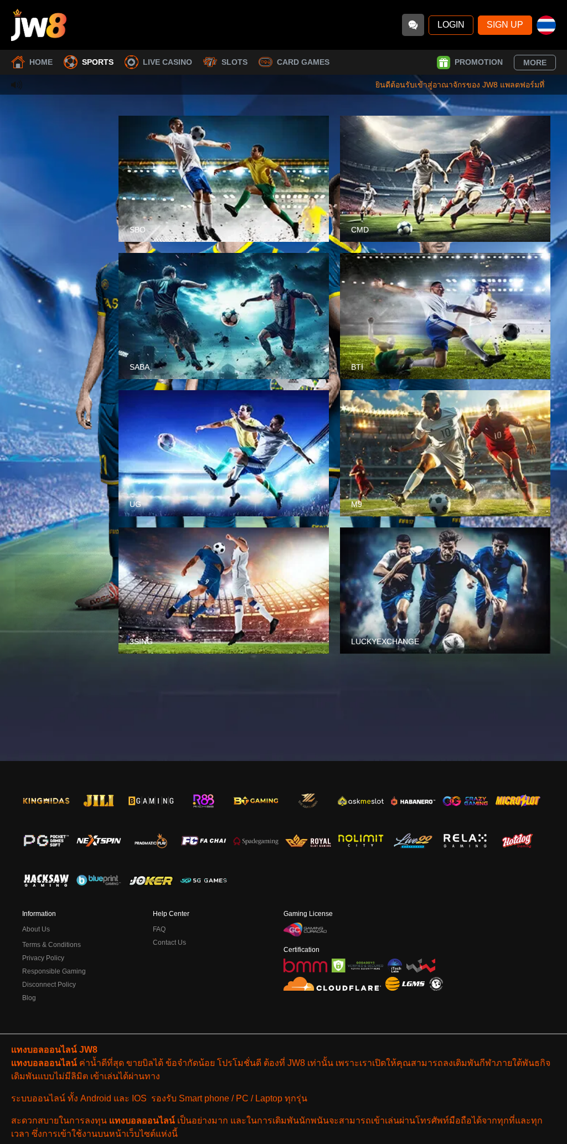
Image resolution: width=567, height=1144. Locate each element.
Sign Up (505, 24)
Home (41, 62)
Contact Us (169, 942)
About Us (36, 929)
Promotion (479, 62)
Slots (234, 62)
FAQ (159, 929)
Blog (29, 998)
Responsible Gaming (54, 971)
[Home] (38, 25)
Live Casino (167, 62)
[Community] (413, 25)
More (535, 62)
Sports (98, 62)
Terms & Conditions (51, 945)
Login (451, 24)
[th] (546, 25)
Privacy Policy (43, 958)
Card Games (303, 62)
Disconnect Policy (49, 984)
